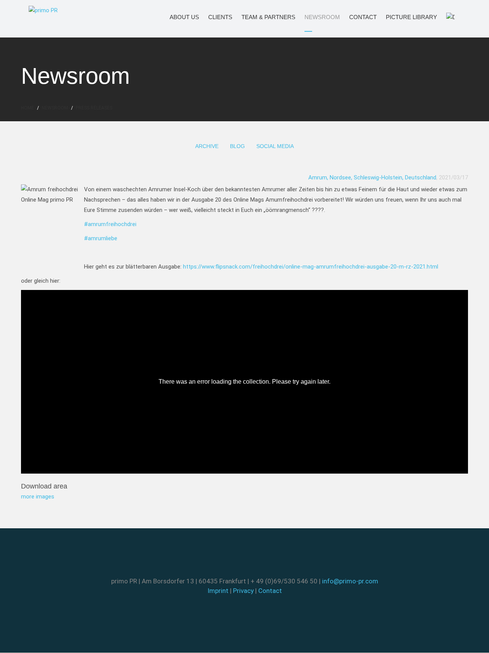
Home (27, 108)
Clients (215, 17)
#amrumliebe (100, 238)
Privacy (243, 590)
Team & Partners (257, 17)
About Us (178, 17)
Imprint (217, 590)
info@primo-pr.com (350, 581)
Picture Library (401, 17)
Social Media (275, 146)
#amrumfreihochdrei (110, 224)
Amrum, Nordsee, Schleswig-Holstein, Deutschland (372, 177)
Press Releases (94, 108)
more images (37, 496)
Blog (237, 146)
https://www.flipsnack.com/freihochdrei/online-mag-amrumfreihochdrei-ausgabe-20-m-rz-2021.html (310, 266)
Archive (207, 146)
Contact (357, 17)
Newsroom (315, 17)
